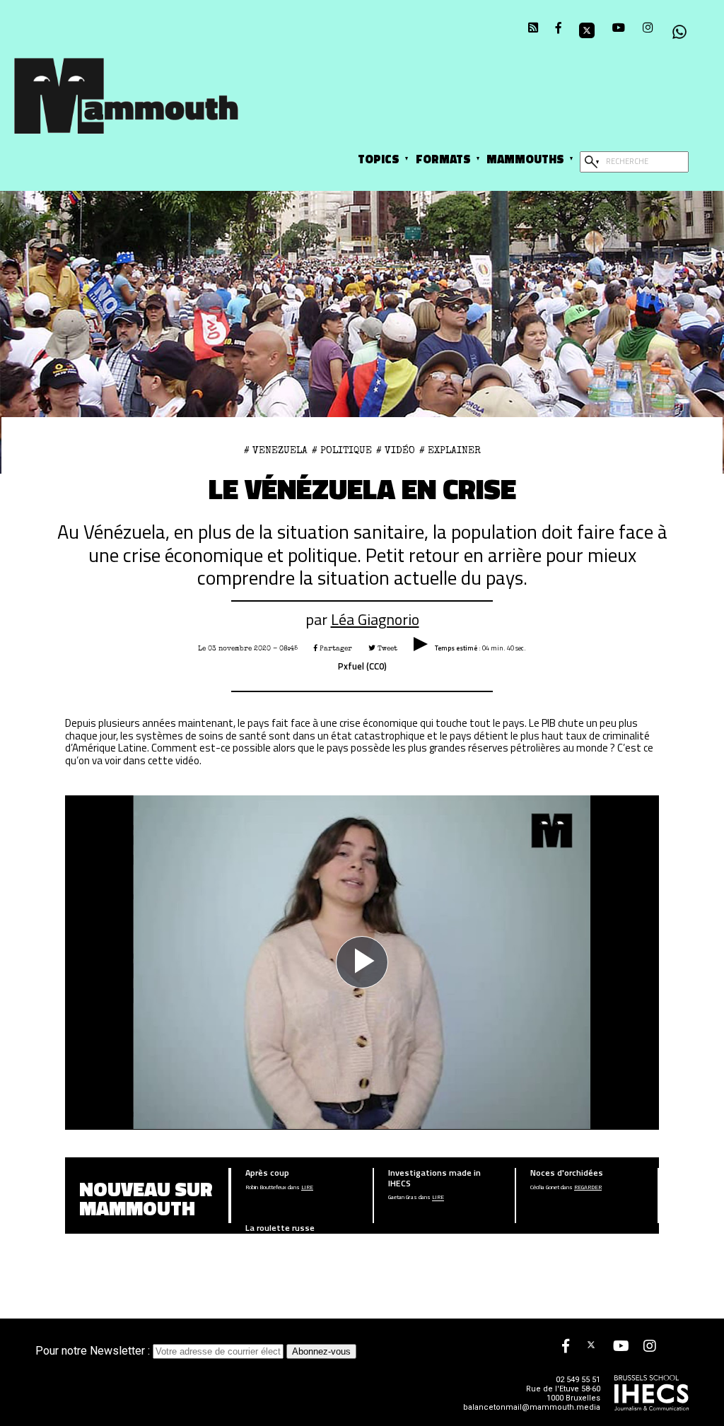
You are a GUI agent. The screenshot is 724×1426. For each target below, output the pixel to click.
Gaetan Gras (402, 1197)
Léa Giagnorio (375, 619)
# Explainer (450, 450)
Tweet (386, 648)
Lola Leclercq (261, 1242)
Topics (378, 159)
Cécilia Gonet (544, 1187)
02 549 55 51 (578, 1379)
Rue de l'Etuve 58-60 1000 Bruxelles (563, 1393)
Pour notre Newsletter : (94, 1350)
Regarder (588, 1187)
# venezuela (276, 450)
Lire (307, 1187)
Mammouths (525, 159)
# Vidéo (395, 450)
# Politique (342, 450)
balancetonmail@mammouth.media (531, 1407)
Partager (334, 648)
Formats (443, 159)
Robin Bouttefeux (265, 1187)
